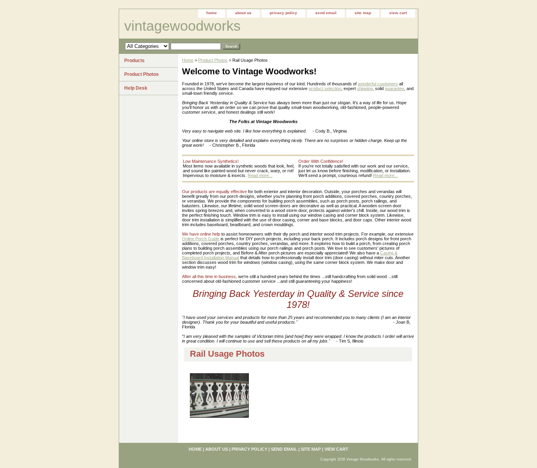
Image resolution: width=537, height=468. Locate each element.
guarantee (394, 88)
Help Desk (135, 88)
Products (134, 60)
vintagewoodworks (182, 26)
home (211, 13)
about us (243, 13)
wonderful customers (378, 83)
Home (187, 60)
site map (363, 13)
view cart (398, 13)
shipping (365, 88)
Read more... (260, 175)
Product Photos (213, 60)
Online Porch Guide (200, 238)
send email (326, 13)
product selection (325, 88)
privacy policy (283, 13)
